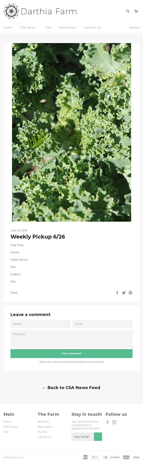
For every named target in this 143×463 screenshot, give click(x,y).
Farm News (44, 426)
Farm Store (67, 27)
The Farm (28, 27)
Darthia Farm (17, 457)
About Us (43, 421)
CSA (48, 27)
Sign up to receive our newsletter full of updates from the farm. (86, 425)
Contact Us (92, 27)
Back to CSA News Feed (73, 387)
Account (134, 27)
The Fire (42, 432)
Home (8, 27)
